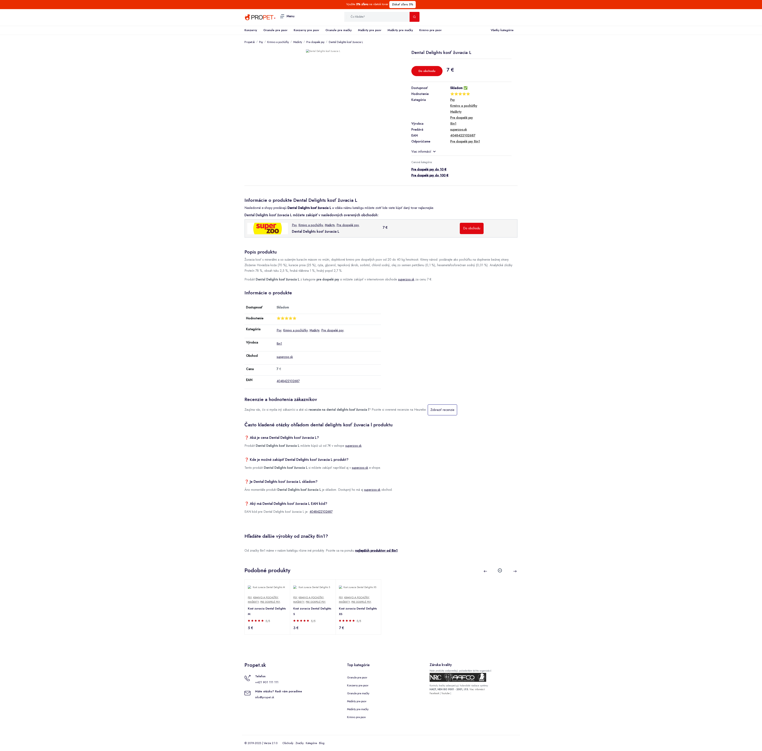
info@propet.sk (264, 697)
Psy (261, 42)
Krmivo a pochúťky (278, 42)
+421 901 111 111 (266, 682)
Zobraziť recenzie (442, 410)
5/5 (268, 621)
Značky (299, 743)
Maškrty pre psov (369, 30)
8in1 (279, 343)
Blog (321, 743)
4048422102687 (288, 381)
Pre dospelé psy (315, 42)
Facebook (434, 693)
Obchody (287, 743)
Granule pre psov (275, 30)
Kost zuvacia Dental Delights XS (358, 611)
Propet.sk (249, 42)
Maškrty (297, 42)
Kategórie (311, 743)
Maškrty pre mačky (400, 30)
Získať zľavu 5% (402, 4)
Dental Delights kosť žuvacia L (346, 42)
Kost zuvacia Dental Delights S (312, 611)
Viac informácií (421, 151)
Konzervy (250, 30)
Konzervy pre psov (306, 30)
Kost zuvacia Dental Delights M (267, 611)
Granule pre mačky (338, 30)
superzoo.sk (406, 279)
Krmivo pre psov (430, 30)
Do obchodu (427, 71)
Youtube (445, 693)
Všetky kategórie (502, 30)
